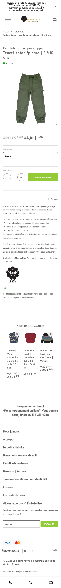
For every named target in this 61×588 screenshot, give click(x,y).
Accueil (6, 32)
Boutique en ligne (11, 571)
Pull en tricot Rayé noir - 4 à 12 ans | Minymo (46, 355)
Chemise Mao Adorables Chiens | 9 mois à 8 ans (12, 359)
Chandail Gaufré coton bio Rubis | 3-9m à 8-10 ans (29, 359)
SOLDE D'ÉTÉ (19, 32)
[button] (30, 156)
